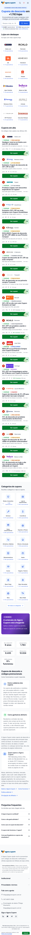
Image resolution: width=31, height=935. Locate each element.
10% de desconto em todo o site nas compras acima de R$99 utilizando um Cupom (14, 464)
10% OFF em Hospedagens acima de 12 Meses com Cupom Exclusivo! (15, 372)
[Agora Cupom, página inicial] (8, 3)
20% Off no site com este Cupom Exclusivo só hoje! (14, 304)
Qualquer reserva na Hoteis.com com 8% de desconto (14, 143)
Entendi (26, 933)
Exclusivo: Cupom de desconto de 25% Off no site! (15, 166)
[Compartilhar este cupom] (12, 149)
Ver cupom (14, 153)
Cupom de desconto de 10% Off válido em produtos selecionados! (14, 440)
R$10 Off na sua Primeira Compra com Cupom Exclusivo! (14, 350)
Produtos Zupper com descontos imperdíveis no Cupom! (14, 189)
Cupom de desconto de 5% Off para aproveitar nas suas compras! (15, 395)
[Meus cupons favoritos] (24, 3)
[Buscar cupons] (20, 3)
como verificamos (23, 29)
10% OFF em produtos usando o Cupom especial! (14, 327)
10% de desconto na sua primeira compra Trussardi (14, 281)
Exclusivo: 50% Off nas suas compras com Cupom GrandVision (15, 211)
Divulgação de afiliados (8, 795)
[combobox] (10, 23)
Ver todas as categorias (14, 605)
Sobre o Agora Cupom (8, 789)
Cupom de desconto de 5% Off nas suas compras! (15, 258)
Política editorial (6, 792)
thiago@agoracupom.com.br (12, 920)
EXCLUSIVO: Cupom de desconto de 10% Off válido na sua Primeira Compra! (14, 235)
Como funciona (23, 789)
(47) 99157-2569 (8, 925)
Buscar (26, 23)
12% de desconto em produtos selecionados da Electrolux (13, 418)
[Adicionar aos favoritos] (10, 149)
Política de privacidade (6, 933)
